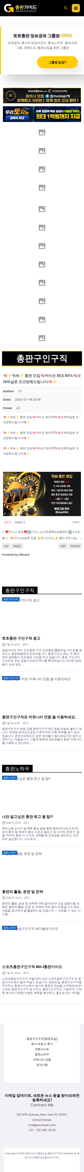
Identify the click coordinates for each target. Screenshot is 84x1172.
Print (76, 522)
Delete (75, 546)
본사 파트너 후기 (42, 1044)
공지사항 (42, 1065)
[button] (65, 8)
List (6, 546)
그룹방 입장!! (57, 62)
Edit (63, 546)
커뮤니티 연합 (42, 1060)
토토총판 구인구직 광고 (21, 638)
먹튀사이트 (42, 1049)
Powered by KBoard (15, 555)
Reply (17, 546)
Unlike (19, 522)
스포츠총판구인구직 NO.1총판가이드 (32, 966)
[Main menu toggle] (76, 8)
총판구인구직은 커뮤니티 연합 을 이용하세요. (39, 717)
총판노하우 (42, 1054)
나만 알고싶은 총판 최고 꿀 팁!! (27, 816)
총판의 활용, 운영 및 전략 (22, 891)
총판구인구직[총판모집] (42, 1039)
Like (7, 522)
